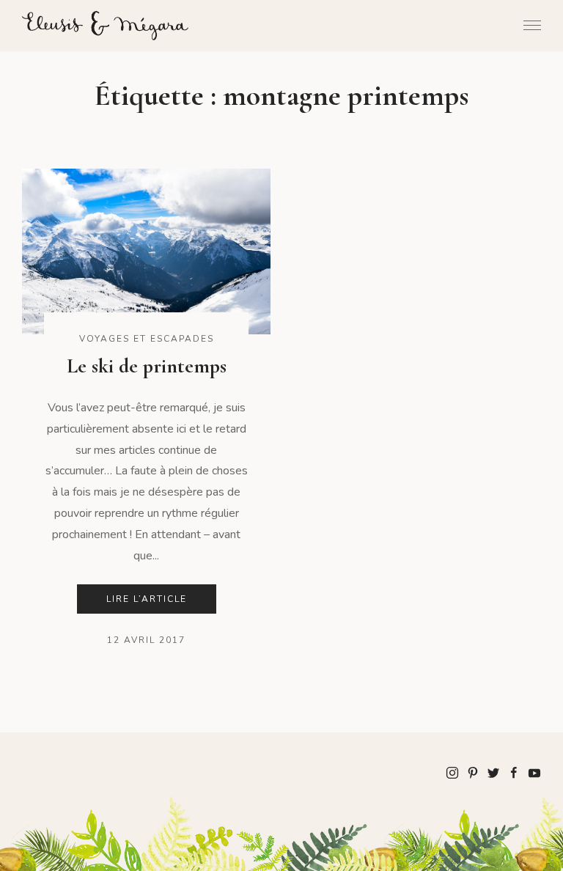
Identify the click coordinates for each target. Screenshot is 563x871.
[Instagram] (452, 772)
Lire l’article (146, 599)
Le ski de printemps (147, 365)
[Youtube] (534, 772)
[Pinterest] (472, 772)
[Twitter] (493, 772)
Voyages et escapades (146, 339)
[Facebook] (513, 772)
